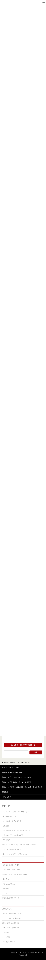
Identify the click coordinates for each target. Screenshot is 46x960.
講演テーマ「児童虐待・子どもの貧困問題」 (17, 782)
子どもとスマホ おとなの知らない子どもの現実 (19, 845)
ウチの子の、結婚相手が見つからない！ (16, 812)
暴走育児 (5, 888)
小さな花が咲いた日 (9, 884)
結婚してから (7, 909)
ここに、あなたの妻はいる (11, 918)
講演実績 (5, 792)
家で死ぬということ (9, 816)
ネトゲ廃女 (6, 937)
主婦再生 (5, 932)
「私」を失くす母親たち (11, 928)
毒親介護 (5, 826)
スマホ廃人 (6, 840)
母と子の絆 (6, 879)
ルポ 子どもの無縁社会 (11, 869)
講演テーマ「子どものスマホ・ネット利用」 (17, 777)
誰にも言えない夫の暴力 (11, 923)
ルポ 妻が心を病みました (11, 849)
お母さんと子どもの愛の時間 (12, 835)
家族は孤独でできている (11, 898)
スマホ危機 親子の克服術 (11, 821)
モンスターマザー (8, 893)
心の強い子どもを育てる (11, 865)
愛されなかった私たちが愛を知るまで (15, 854)
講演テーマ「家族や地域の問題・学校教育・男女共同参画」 (23, 787)
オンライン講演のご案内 (10, 767)
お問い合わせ (6, 797)
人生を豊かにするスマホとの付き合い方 (16, 830)
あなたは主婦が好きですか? (12, 913)
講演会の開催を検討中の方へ (12, 772)
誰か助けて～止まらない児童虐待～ (14, 874)
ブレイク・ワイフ (8, 942)
